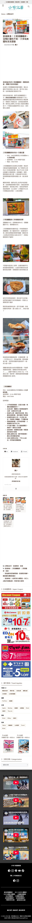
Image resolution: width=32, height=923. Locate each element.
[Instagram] (16, 489)
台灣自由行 (10, 14)
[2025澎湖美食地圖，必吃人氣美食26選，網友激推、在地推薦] (8, 500)
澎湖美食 (16, 566)
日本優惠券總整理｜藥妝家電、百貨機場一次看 (17, 2)
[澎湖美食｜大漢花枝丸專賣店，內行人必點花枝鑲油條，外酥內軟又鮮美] (20, 500)
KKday (9, 718)
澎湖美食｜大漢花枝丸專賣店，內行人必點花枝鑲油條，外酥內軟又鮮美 (20, 508)
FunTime (4, 701)
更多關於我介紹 (16, 481)
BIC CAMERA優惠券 (21, 892)
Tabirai (4, 725)
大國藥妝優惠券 (21, 894)
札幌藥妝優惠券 (19, 896)
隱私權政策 (22, 910)
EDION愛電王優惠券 (9, 894)
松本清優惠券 (9, 896)
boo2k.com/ (8, 484)
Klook (27, 708)
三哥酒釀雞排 (16, 568)
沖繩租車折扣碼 (10, 900)
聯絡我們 (15, 910)
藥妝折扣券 (5, 690)
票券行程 (12, 690)
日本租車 (4, 693)
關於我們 (9, 910)
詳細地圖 (12, 157)
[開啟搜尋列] (29, 6)
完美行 (3, 711)
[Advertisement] (16, 63)
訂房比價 (18, 690)
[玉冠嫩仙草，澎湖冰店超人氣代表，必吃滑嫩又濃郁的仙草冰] (8, 517)
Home (3, 14)
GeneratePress (23, 918)
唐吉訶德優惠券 (8, 892)
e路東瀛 (22, 708)
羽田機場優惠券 (20, 898)
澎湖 (21, 566)
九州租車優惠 (12, 693)
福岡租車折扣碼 (21, 900)
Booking (10, 708)
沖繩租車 (10, 725)
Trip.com (10, 711)
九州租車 (17, 725)
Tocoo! (23, 725)
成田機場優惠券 (9, 898)
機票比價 (25, 690)
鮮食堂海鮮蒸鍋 (10, 97)
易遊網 (10, 701)
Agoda (4, 708)
